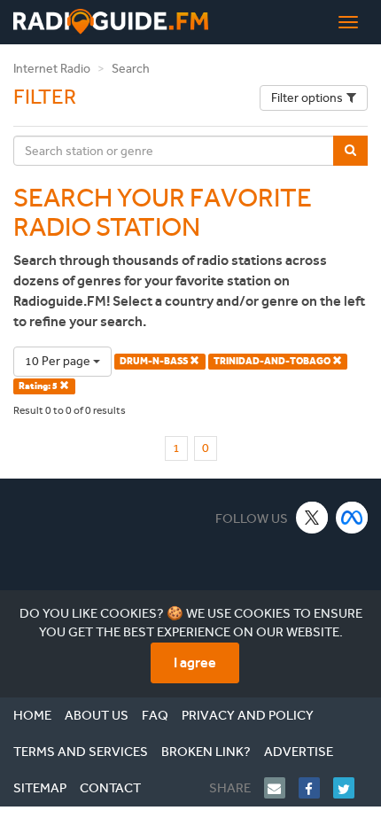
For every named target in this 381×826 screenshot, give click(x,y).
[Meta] (352, 517)
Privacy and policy (248, 715)
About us (96, 715)
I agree (195, 662)
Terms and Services (80, 752)
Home (32, 715)
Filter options (307, 97)
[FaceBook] (316, 788)
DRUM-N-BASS (155, 361)
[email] (281, 788)
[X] (312, 517)
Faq (155, 715)
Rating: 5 (39, 386)
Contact (110, 788)
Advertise (298, 752)
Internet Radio (51, 68)
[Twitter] (350, 788)
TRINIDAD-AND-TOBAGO (273, 361)
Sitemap (39, 788)
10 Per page (59, 361)
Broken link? (206, 752)
